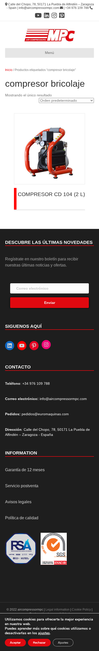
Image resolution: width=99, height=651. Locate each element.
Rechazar (39, 643)
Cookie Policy (81, 609)
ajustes (44, 633)
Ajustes (63, 643)
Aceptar (15, 643)
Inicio (8, 70)
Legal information (57, 609)
